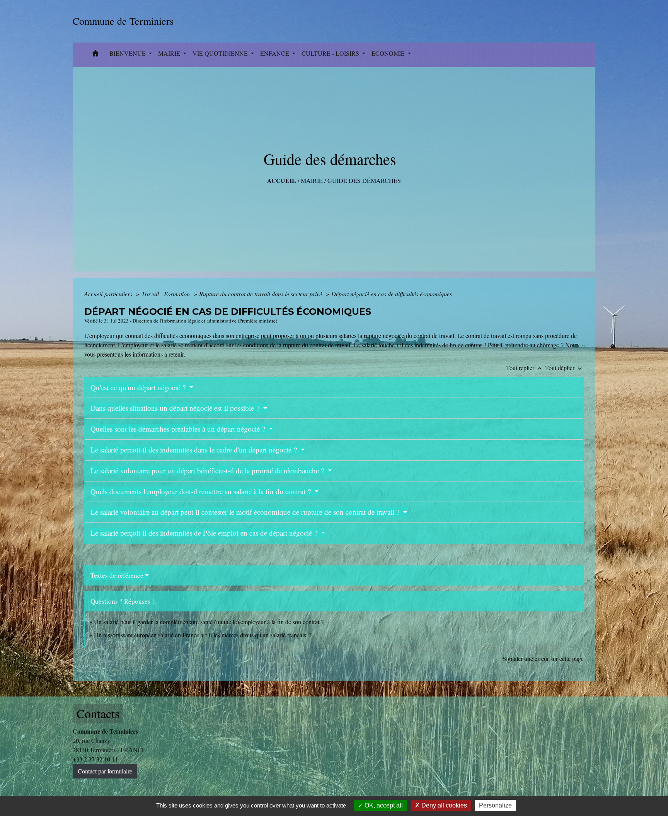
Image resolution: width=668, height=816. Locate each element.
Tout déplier (564, 368)
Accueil (281, 180)
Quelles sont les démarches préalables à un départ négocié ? (178, 429)
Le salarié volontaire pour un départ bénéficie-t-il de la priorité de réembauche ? (208, 470)
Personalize (495, 805)
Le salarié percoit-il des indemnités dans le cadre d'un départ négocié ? (194, 449)
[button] (95, 55)
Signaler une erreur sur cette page (543, 658)
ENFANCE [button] (275, 53)
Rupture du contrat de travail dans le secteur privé (261, 294)
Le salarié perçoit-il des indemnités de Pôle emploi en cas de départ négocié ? (204, 533)
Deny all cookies (443, 805)
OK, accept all (383, 805)
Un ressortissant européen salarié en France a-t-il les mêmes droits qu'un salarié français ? (202, 635)
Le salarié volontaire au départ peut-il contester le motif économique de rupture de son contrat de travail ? (245, 512)
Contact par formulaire (105, 771)
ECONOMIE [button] (388, 53)
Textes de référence (116, 575)
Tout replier (525, 368)
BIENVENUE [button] (128, 53)
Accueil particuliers (109, 294)
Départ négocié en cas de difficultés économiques (391, 294)
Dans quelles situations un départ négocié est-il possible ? (175, 408)
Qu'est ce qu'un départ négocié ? (138, 387)
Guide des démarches (364, 180)
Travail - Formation (166, 294)
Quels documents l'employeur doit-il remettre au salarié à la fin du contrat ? (201, 491)
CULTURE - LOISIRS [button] (331, 53)
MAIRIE (312, 180)
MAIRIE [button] (170, 53)
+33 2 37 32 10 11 (95, 759)
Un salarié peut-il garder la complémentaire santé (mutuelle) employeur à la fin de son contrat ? (209, 622)
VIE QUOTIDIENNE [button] (221, 53)
